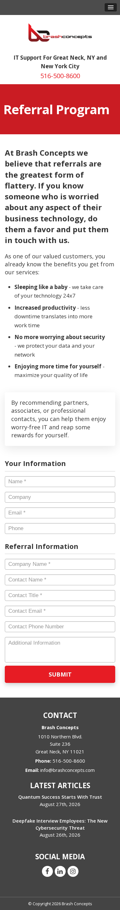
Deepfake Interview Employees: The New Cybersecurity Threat (60, 824)
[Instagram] (73, 871)
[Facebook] (47, 871)
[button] (111, 7)
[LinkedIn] (60, 871)
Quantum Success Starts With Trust (60, 797)
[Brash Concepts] (60, 32)
